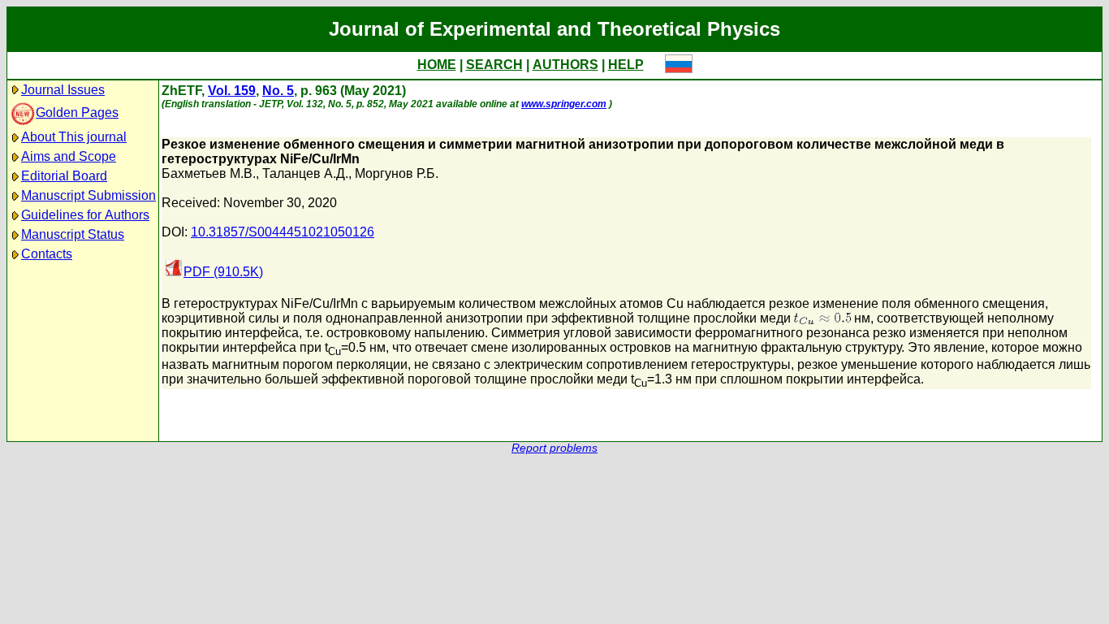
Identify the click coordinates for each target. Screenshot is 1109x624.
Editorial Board (64, 176)
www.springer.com (563, 104)
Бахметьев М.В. (209, 173)
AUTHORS (565, 65)
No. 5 (278, 91)
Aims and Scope (68, 156)
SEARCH (494, 65)
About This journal (74, 137)
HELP (626, 65)
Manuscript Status (72, 234)
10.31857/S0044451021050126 (282, 232)
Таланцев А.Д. (305, 173)
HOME (436, 65)
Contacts (46, 254)
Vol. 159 (232, 91)
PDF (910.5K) (223, 272)
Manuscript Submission (88, 195)
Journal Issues (63, 90)
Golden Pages (77, 112)
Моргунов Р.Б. (396, 173)
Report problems (554, 448)
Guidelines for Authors (85, 215)
